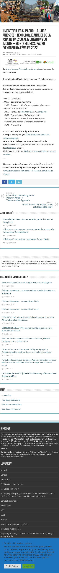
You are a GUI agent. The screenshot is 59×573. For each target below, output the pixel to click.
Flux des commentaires (12, 405)
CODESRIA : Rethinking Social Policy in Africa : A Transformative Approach (20, 196)
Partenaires (5, 479)
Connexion (6, 395)
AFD (2, 510)
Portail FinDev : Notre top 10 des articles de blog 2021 (37, 204)
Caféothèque (10, 148)
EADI (3, 515)
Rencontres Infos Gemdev (32, 55)
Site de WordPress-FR (11, 409)
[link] (50, 437)
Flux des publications (11, 400)
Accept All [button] (28, 566)
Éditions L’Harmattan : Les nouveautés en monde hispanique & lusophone (28, 230)
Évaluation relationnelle (11, 529)
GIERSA (4, 519)
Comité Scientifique (9, 501)
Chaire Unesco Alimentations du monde (23, 69)
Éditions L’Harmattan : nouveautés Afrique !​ (20, 309)
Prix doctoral (26, 112)
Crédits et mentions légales (12, 484)
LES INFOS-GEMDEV (13, 55)
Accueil (4, 470)
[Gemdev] (29, 4)
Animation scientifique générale (14, 524)
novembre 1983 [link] (50, 437)
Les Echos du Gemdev (10, 489)
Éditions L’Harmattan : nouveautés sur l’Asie (26, 239)
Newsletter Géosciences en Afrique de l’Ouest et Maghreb (27, 283)
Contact (4, 475)
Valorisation (6, 505)
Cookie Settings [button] (12, 566)
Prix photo (41, 112)
